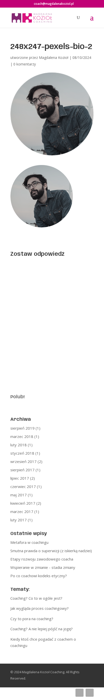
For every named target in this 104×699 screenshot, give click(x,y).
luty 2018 (18, 444)
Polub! (17, 397)
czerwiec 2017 (23, 486)
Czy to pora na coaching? (31, 618)
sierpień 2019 (22, 428)
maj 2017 (18, 494)
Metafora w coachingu (29, 542)
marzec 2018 (21, 436)
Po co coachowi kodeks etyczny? (38, 575)
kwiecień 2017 (22, 503)
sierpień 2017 (22, 469)
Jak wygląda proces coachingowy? (39, 608)
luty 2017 (18, 519)
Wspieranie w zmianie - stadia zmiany (42, 567)
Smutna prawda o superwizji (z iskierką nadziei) (51, 550)
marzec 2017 (21, 511)
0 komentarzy (24, 64)
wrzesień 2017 (23, 461)
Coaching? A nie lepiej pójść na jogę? (41, 628)
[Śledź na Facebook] (79, 693)
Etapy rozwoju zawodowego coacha (41, 559)
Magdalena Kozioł (53, 57)
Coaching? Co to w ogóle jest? (36, 598)
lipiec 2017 (19, 478)
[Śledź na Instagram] (90, 693)
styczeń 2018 (22, 453)
